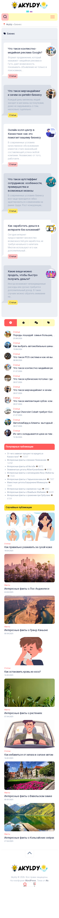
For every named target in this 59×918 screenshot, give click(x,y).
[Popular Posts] (23, 322)
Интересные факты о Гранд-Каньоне (26, 630)
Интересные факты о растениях (23, 713)
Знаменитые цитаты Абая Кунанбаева (25, 469)
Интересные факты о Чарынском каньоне (26, 479)
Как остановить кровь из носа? (22, 671)
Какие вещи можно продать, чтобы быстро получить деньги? (23, 275)
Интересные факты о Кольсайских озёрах (29, 837)
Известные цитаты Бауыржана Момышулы (27, 482)
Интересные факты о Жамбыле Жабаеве (26, 492)
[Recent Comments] (36, 322)
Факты (7, 585)
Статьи (12, 76)
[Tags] (48, 322)
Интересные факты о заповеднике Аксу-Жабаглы (30, 473)
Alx (47, 880)
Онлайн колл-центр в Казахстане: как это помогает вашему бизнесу (24, 133)
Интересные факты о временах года (24, 489)
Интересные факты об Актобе (21, 466)
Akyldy (9, 24)
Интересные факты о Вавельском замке (28, 796)
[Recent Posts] (10, 322)
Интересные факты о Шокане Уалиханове (26, 460)
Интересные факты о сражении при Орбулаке (28, 495)
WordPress (30, 880)
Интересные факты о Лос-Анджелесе (26, 588)
